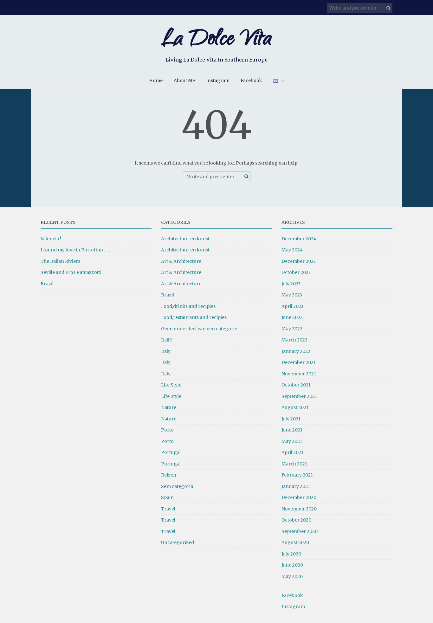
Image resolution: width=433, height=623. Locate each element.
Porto (167, 430)
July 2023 (291, 284)
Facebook (251, 80)
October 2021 (296, 385)
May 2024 (292, 250)
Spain (167, 497)
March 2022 (294, 340)
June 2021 (291, 430)
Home (156, 80)
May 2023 (291, 295)
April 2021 (292, 452)
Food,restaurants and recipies (194, 317)
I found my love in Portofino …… (76, 250)
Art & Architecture (181, 261)
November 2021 (298, 374)
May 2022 (291, 329)
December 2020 (298, 497)
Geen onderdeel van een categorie (199, 329)
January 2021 (295, 486)
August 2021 (294, 407)
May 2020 (292, 576)
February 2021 (297, 475)
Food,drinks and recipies (188, 306)
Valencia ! (51, 239)
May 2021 (291, 441)
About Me (184, 80)
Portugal (171, 452)
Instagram (217, 80)
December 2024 (298, 239)
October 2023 (296, 272)
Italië (166, 340)
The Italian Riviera (61, 261)
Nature (168, 407)
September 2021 (299, 396)
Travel (168, 509)
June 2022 (292, 317)
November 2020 (299, 509)
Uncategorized (177, 542)
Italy (166, 351)
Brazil (47, 284)
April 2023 (292, 306)
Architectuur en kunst (185, 239)
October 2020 (296, 520)
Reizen (168, 475)
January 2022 (295, 351)
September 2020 (299, 531)
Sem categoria (177, 486)
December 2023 (298, 261)
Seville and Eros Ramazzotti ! (72, 272)
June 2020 (292, 565)
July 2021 (291, 419)
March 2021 (294, 464)
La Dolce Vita (216, 40)
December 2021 (298, 362)
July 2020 (291, 554)
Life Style (171, 385)
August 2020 (295, 542)
